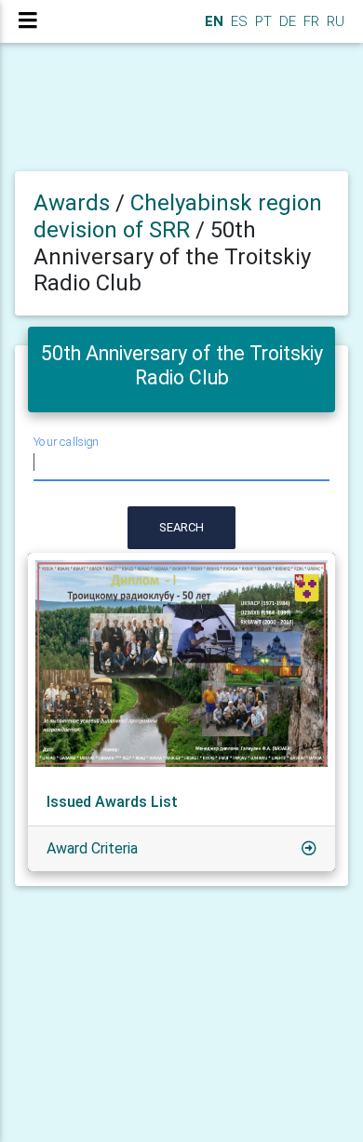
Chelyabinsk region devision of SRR (178, 216)
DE (286, 21)
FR (309, 21)
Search (181, 527)
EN (212, 21)
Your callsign (66, 442)
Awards (72, 203)
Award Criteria (92, 848)
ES (237, 21)
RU (335, 21)
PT (261, 21)
